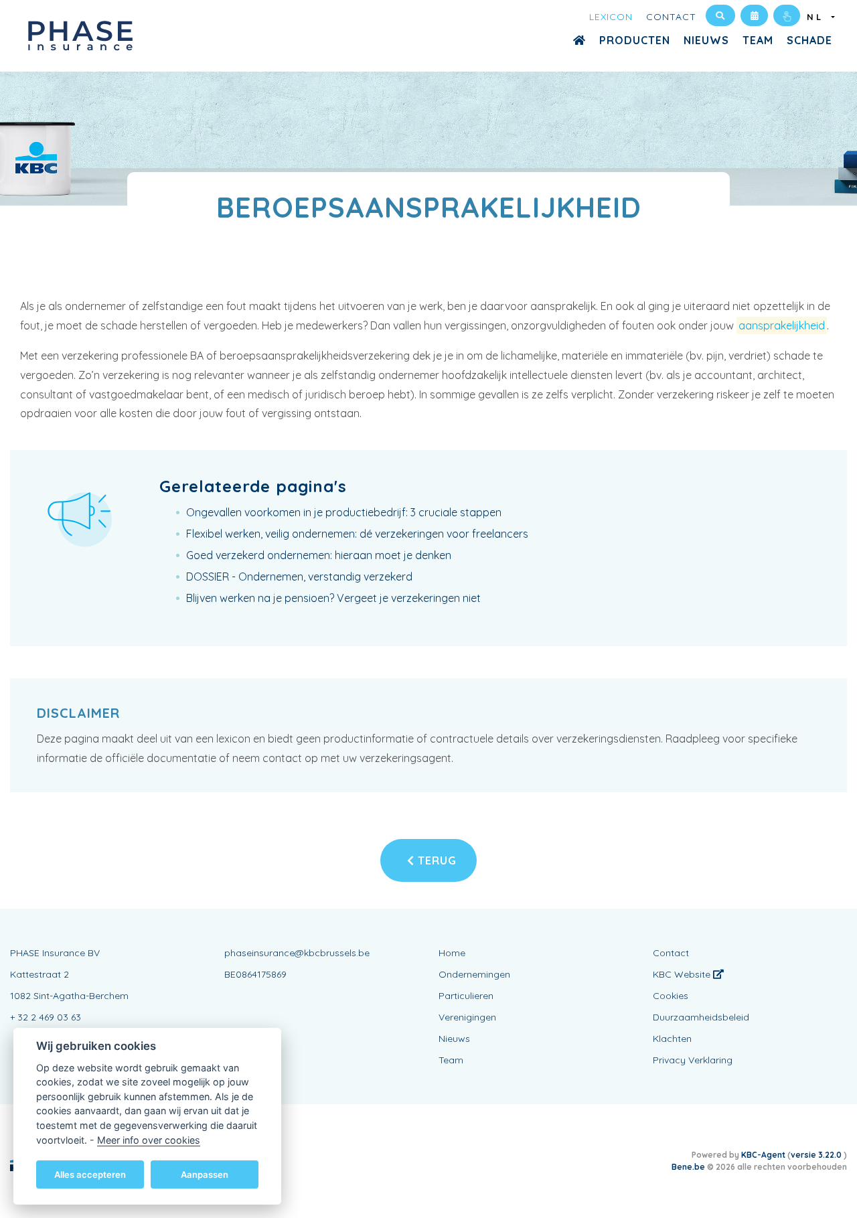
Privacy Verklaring (692, 1060)
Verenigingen (467, 1017)
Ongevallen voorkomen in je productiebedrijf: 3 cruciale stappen (343, 512)
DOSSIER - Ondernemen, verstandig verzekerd (299, 576)
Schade (809, 40)
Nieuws (706, 40)
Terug (435, 860)
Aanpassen (204, 1173)
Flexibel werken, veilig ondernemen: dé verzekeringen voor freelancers (357, 533)
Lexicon (611, 17)
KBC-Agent (763, 1155)
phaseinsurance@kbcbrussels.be (297, 953)
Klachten (672, 1039)
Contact (671, 17)
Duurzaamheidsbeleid (701, 1017)
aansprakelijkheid (781, 325)
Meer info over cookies (148, 1139)
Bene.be (688, 1167)
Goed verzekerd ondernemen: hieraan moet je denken (318, 555)
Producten (634, 40)
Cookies (670, 996)
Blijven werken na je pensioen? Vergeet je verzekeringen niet (333, 598)
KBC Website (683, 974)
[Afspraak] (754, 15)
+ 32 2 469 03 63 (45, 1017)
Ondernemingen (474, 974)
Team (758, 40)
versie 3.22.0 (817, 1155)
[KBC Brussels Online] (786, 15)
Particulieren (466, 996)
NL (818, 16)
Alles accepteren (90, 1173)
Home (452, 953)
